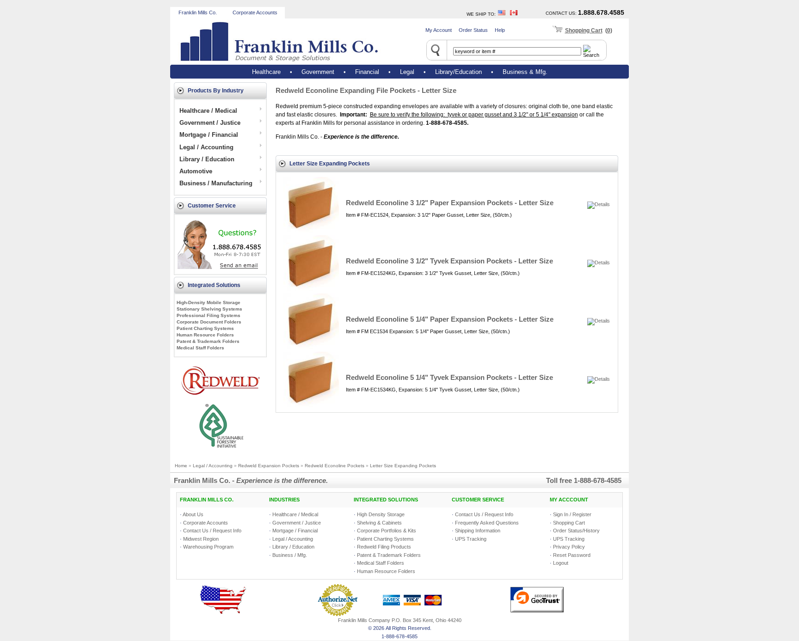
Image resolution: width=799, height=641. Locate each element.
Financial (367, 71)
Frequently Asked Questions (487, 522)
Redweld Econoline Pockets (334, 465)
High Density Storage (381, 514)
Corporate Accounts (255, 12)
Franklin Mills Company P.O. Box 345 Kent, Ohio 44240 (399, 620)
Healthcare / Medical (209, 110)
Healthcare (266, 71)
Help (500, 30)
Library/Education (458, 71)
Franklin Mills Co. (197, 12)
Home (181, 465)
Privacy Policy (569, 546)
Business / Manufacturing (216, 183)
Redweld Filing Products (384, 546)
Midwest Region (201, 539)
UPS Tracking (470, 539)
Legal (407, 71)
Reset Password (571, 555)
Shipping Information (477, 530)
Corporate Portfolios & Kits (386, 530)
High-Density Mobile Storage (208, 302)
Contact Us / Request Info (212, 530)
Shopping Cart (583, 30)
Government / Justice (210, 122)
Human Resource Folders (205, 334)
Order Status (473, 30)
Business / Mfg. (289, 555)
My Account (438, 30)
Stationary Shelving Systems (209, 308)
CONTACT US (560, 13)
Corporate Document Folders (209, 321)
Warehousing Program (208, 546)
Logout (560, 563)
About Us (193, 514)
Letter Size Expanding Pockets (403, 465)
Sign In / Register (572, 514)
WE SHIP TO (480, 14)
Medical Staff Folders (200, 347)
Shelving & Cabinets (379, 522)
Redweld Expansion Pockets (268, 465)
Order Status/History (576, 530)
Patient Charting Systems (205, 328)
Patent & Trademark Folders (208, 341)
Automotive (196, 171)
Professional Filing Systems (208, 315)
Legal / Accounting (207, 147)
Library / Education (207, 159)
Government (317, 71)
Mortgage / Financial (209, 134)
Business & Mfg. (525, 71)
